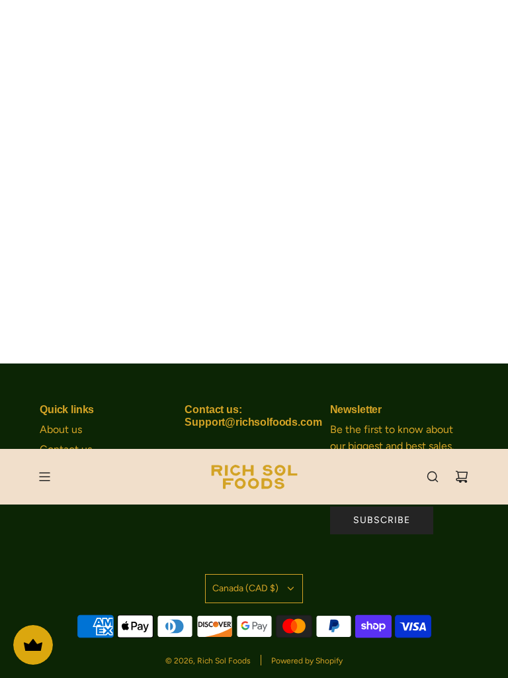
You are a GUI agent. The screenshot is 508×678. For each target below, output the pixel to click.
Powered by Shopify (307, 660)
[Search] (432, 476)
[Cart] (461, 476)
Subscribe (381, 520)
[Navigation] (44, 476)
